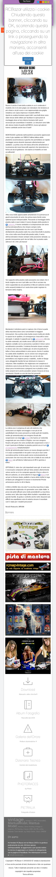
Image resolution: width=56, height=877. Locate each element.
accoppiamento (11, 448)
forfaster (11, 832)
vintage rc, (29, 821)
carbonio (11, 225)
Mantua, (21, 827)
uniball (27, 438)
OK (28, 63)
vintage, (16, 819)
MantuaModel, (18, 823)
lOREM (43, 832)
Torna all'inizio (28, 874)
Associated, (42, 821)
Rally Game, (31, 832)
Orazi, (38, 832)
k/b (35, 829)
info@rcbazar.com (16, 855)
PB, (37, 829)
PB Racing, (19, 829)
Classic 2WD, (28, 829)
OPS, (35, 821)
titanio (43, 475)
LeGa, (41, 829)
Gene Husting (29, 827)
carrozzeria (39, 339)
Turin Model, (19, 832)
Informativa (28, 59)
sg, (25, 832)
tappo (10, 460)
